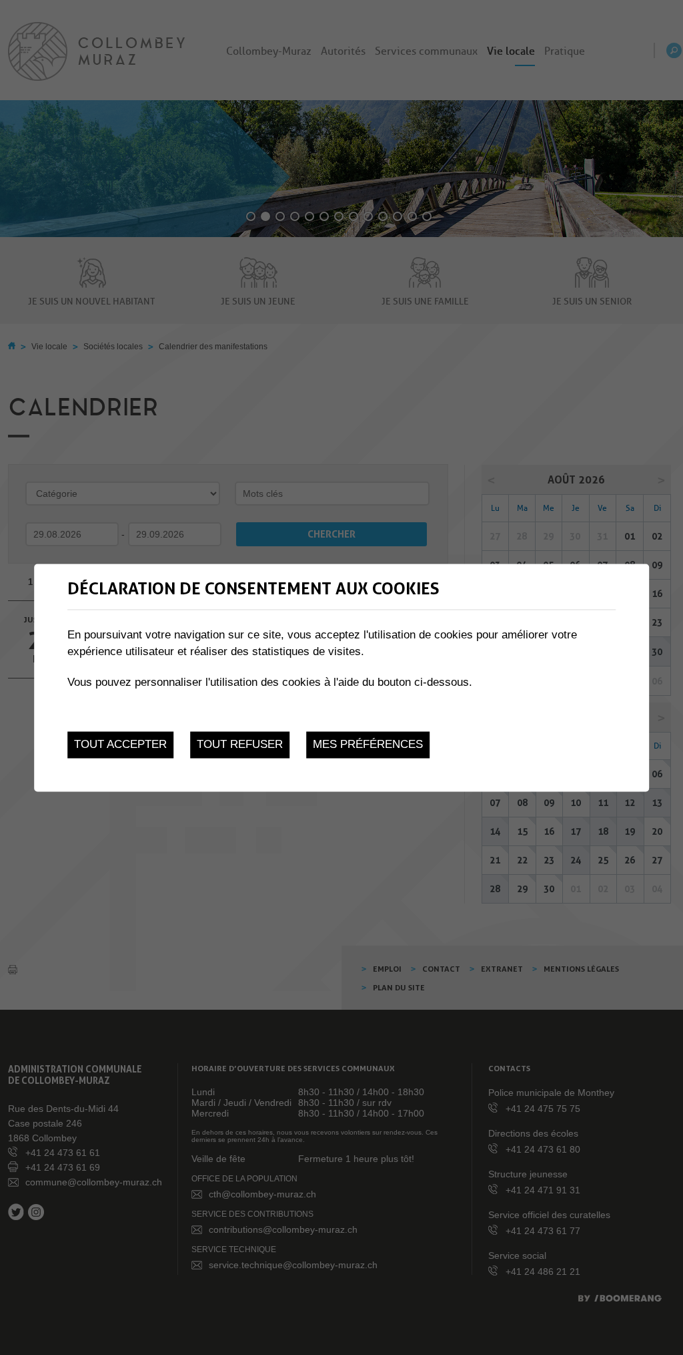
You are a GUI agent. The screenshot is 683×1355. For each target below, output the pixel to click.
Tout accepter (120, 745)
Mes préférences (368, 745)
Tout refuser (240, 745)
